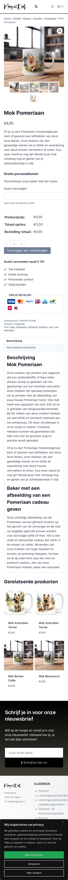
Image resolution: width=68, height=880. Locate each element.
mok (51, 327)
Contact (43, 790)
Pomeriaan (50, 18)
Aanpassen (34, 863)
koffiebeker (21, 327)
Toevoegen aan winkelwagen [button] (18, 635)
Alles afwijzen (34, 872)
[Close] (65, 822)
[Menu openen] (52, 6)
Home (7, 18)
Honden (37, 18)
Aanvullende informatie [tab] (21, 347)
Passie (27, 18)
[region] (34, 849)
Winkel (17, 18)
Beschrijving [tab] (14, 340)
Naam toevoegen (15, 188)
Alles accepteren (34, 854)
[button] (60, 31)
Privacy (43, 818)
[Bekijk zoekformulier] (34, 6)
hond (12, 327)
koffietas (43, 327)
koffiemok (33, 327)
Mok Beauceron (49, 676)
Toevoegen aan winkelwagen (27, 250)
